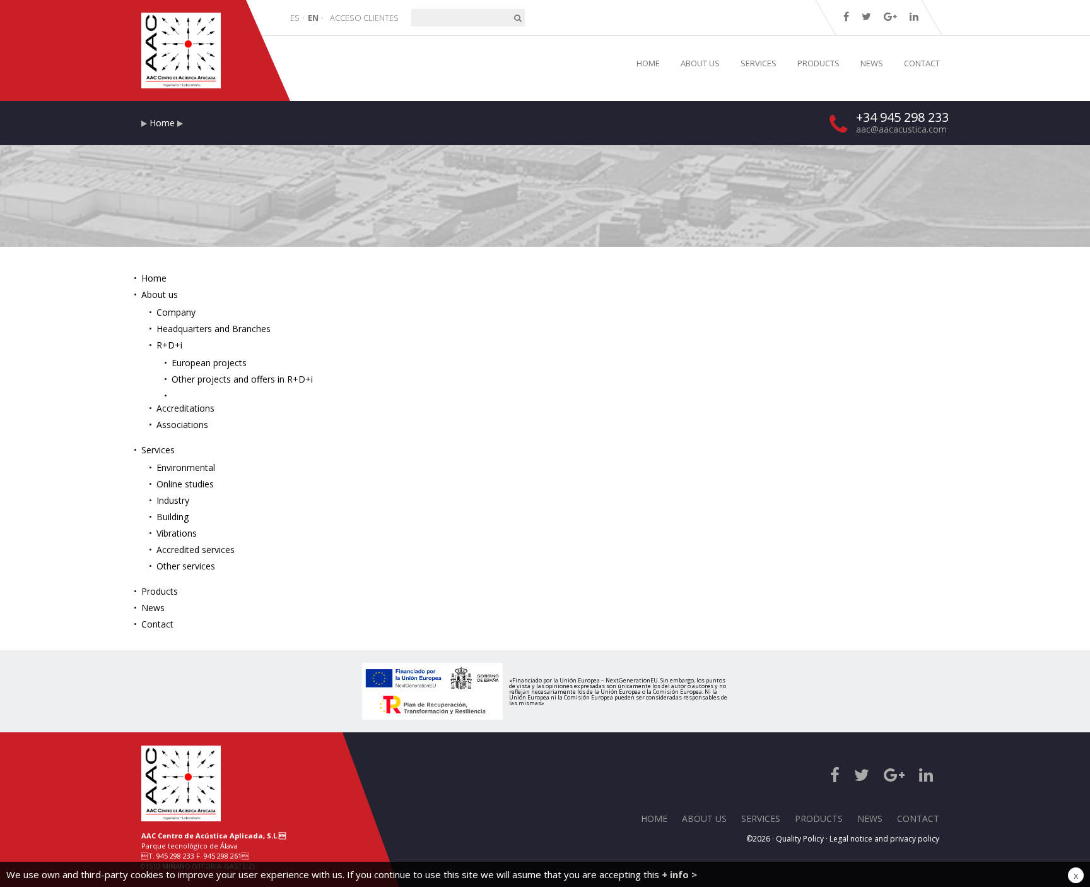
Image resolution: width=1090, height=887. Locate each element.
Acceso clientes (364, 17)
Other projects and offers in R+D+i (242, 379)
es (295, 17)
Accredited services (195, 550)
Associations (182, 425)
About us (159, 295)
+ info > (679, 874)
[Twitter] (866, 16)
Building (172, 517)
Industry (172, 500)
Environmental (185, 467)
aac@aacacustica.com (901, 129)
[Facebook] (846, 16)
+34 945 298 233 (902, 117)
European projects (209, 363)
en (313, 17)
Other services (185, 566)
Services (158, 450)
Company (176, 312)
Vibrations (176, 533)
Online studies (185, 484)
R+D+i (169, 345)
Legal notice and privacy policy (884, 838)
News (153, 608)
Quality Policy (800, 838)
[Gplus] (890, 16)
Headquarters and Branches (213, 329)
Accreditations (185, 408)
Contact (157, 624)
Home (162, 123)
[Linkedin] (914, 16)
